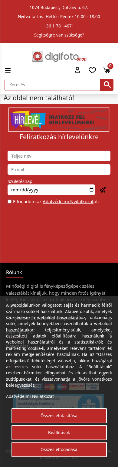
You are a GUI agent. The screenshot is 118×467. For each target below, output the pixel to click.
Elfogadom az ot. (56, 201)
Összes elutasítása (59, 415)
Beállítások (59, 432)
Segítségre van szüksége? (59, 35)
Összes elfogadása (59, 449)
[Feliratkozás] (102, 190)
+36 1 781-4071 (59, 26)
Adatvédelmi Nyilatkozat (68, 201)
